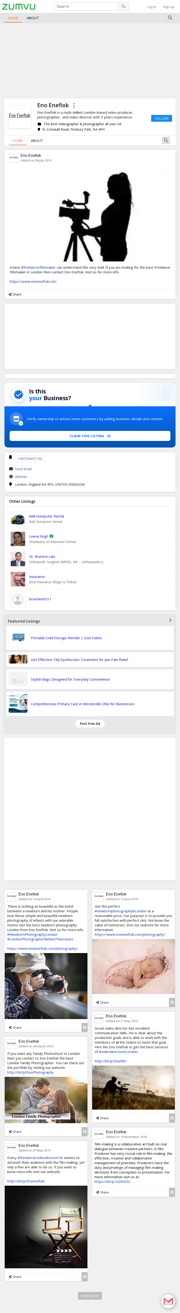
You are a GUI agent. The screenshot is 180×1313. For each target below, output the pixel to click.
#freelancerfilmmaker (38, 267)
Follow (162, 118)
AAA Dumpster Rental (46, 516)
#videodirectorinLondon (118, 1051)
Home (13, 17)
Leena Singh (38, 536)
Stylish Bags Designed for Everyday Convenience (70, 679)
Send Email (23, 469)
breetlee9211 (40, 599)
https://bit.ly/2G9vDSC (112, 1181)
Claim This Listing (87, 436)
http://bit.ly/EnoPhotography (30, 1072)
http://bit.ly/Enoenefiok (26, 1181)
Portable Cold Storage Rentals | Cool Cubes (66, 637)
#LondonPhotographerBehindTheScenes (40, 939)
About (33, 17)
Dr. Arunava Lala (42, 556)
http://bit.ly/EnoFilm (110, 1061)
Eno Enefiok (31, 156)
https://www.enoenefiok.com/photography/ (42, 948)
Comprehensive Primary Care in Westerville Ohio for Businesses (83, 703)
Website (21, 476)
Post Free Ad (90, 723)
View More (90, 1296)
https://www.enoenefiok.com (33, 281)
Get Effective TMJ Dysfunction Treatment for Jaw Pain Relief (79, 659)
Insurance (37, 576)
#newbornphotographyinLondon (121, 911)
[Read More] (84, 1027)
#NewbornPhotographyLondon (32, 934)
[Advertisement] (90, 60)
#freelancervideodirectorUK (40, 1157)
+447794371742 (30, 458)
